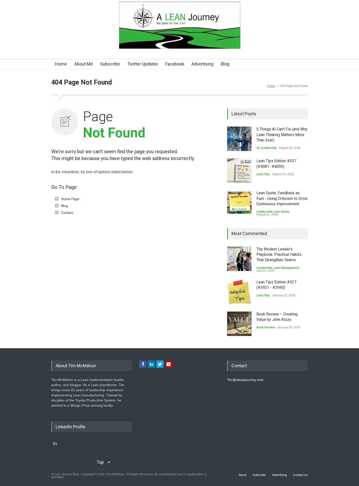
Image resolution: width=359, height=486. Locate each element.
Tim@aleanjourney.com (245, 380)
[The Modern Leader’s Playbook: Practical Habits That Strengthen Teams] (239, 259)
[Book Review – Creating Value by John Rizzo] (239, 324)
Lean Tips (263, 174)
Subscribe (110, 63)
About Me (83, 63)
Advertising (202, 63)
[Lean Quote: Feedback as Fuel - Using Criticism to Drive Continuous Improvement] (239, 202)
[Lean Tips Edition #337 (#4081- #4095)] (239, 170)
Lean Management (286, 268)
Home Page (70, 199)
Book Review (265, 327)
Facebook (174, 63)
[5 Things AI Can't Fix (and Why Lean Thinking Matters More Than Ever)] (239, 139)
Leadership (268, 148)
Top (100, 462)
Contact (67, 213)
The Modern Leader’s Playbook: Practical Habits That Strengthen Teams (278, 254)
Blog (225, 63)
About (242, 475)
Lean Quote (281, 211)
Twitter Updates (142, 63)
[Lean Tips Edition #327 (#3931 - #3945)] (239, 292)
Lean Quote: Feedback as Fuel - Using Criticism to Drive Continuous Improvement (281, 198)
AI (257, 148)
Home (61, 63)
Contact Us (300, 475)
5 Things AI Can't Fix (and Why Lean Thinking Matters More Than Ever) (281, 134)
